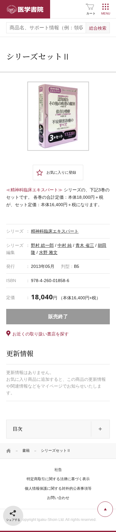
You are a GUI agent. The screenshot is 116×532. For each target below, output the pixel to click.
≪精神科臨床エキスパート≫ (34, 189)
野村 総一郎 (42, 245)
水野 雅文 (48, 252)
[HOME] (8, 451)
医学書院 (25, 9)
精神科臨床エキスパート (55, 231)
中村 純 (65, 245)
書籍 (26, 450)
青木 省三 (84, 245)
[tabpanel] (58, 116)
